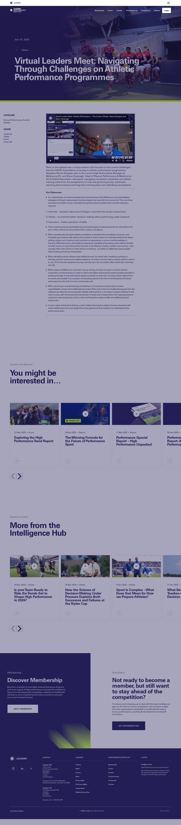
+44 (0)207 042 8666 (63, 783)
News (77, 776)
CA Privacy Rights (81, 784)
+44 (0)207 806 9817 (58, 781)
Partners (111, 784)
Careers (78, 772)
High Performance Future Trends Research (154, 767)
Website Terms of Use (83, 792)
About (78, 769)
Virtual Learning (113, 776)
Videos (25, 49)
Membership (112, 765)
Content (111, 772)
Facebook (8, 134)
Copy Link (8, 141)
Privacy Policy (80, 780)
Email (6, 139)
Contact (78, 765)
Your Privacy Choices (16, 811)
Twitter (6, 136)
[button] (20, 476)
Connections (112, 780)
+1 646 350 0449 (57, 800)
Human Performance (13, 120)
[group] (34, 435)
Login (166, 10)
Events (110, 769)
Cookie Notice (80, 788)
